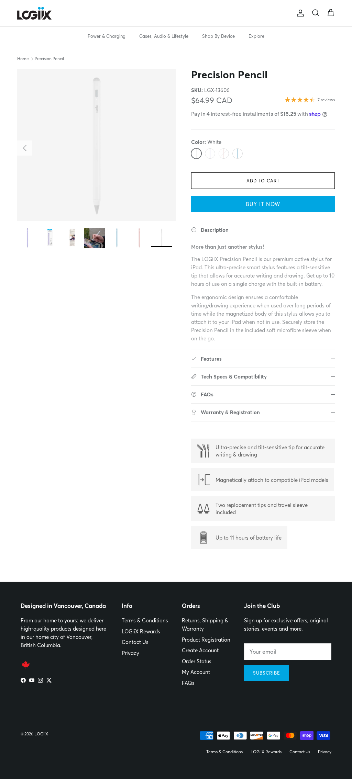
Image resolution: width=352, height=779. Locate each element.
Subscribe (266, 673)
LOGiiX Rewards (141, 631)
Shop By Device (218, 36)
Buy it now (263, 204)
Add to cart (262, 180)
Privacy (130, 653)
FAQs (188, 683)
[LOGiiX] (34, 13)
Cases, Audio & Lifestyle (163, 36)
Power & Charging (106, 36)
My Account (196, 672)
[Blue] (237, 153)
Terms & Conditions (145, 620)
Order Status (196, 661)
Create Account (200, 650)
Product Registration (206, 639)
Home (23, 58)
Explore (256, 36)
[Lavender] (210, 153)
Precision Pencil (49, 58)
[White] (196, 153)
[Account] (299, 13)
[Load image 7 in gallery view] (96, 145)
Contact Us (135, 642)
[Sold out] (224, 153)
